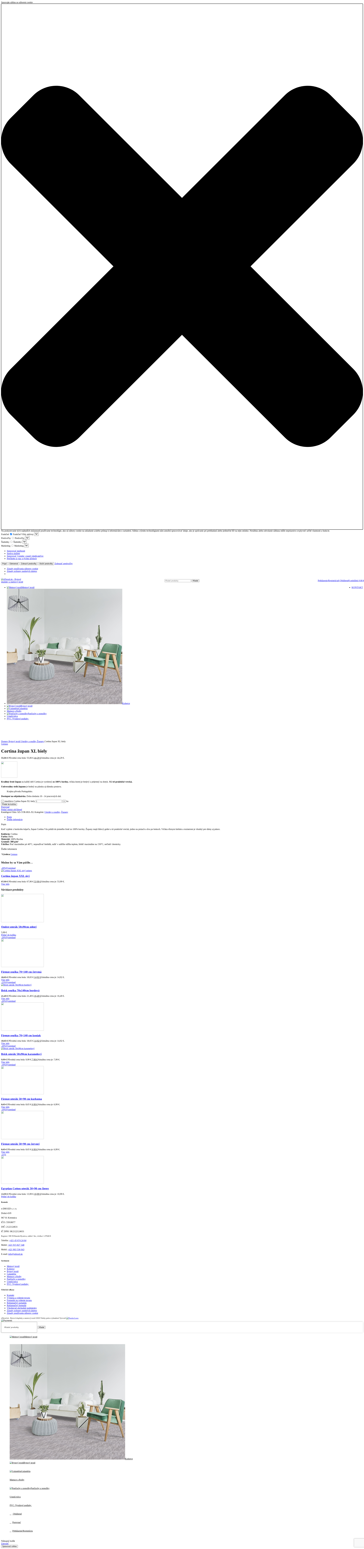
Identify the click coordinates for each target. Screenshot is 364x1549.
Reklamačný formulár (16, 1305)
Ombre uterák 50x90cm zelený (19, 926)
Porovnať (16, 1522)
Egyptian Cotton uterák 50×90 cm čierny (25, 1188)
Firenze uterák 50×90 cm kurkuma (21, 1098)
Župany (41, 741)
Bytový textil (15, 741)
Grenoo (4, 744)
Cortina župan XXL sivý (15, 876)
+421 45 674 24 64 (17, 1240)
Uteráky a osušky (29, 741)
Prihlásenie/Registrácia (22, 1531)
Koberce (11, 1269)
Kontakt (10, 1295)
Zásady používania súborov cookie (22, 568)
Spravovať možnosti (16, 551)
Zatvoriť (5, 1543)
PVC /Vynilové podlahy (18, 1284)
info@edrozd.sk (15, 1254)
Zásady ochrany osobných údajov (22, 571)
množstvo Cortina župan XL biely (20, 801)
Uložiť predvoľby (46, 564)
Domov (5, 741)
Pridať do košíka (9, 804)
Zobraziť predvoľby (29, 564)
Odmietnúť (14, 564)
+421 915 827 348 (16, 1245)
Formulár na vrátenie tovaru (19, 1300)
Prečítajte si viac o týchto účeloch (22, 558)
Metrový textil (13, 1266)
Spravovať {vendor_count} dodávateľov (25, 556)
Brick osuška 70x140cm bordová (20, 990)
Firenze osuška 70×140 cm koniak (21, 1035)
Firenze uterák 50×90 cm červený (20, 1143)
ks (67, 801)
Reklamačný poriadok (17, 1303)
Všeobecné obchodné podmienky (22, 1308)
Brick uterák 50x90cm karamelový (21, 1054)
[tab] (185, 817)
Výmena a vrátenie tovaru (18, 1298)
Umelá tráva (12, 1281)
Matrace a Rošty (14, 1276)
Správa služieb (13, 553)
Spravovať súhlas (9, 1546)
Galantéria (11, 1274)
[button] (182, 267)
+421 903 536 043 (16, 1249)
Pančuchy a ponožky (16, 1279)
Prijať (4, 564)
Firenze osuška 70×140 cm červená (21, 971)
